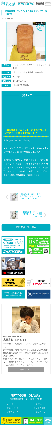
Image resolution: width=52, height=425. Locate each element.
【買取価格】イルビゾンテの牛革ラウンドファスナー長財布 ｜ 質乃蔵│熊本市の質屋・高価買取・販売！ (8, 3)
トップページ (12, 404)
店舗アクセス (12, 412)
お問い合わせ (39, 412)
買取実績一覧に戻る (26, 227)
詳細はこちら (26, 369)
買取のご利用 (12, 408)
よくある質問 (39, 408)
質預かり (39, 404)
